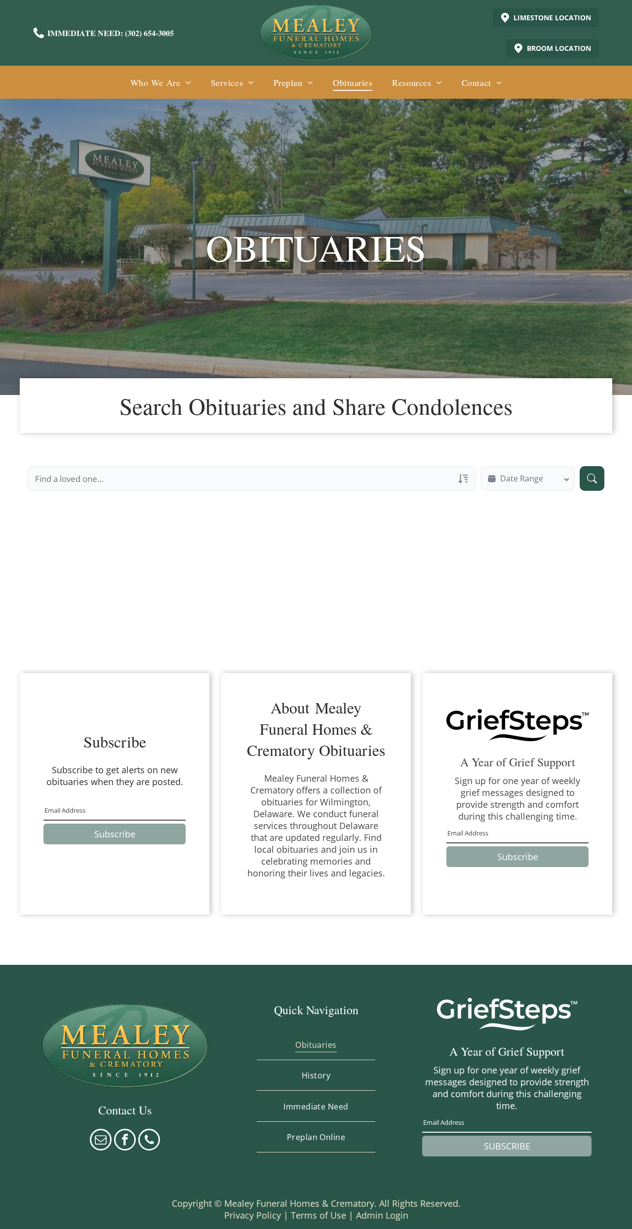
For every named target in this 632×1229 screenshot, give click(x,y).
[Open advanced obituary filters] (463, 478)
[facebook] (125, 1141)
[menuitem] (160, 82)
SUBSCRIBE (507, 1146)
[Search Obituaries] (592, 478)
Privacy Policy (252, 1215)
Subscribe (114, 834)
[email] (101, 1141)
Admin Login (382, 1215)
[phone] (149, 1141)
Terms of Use (318, 1215)
